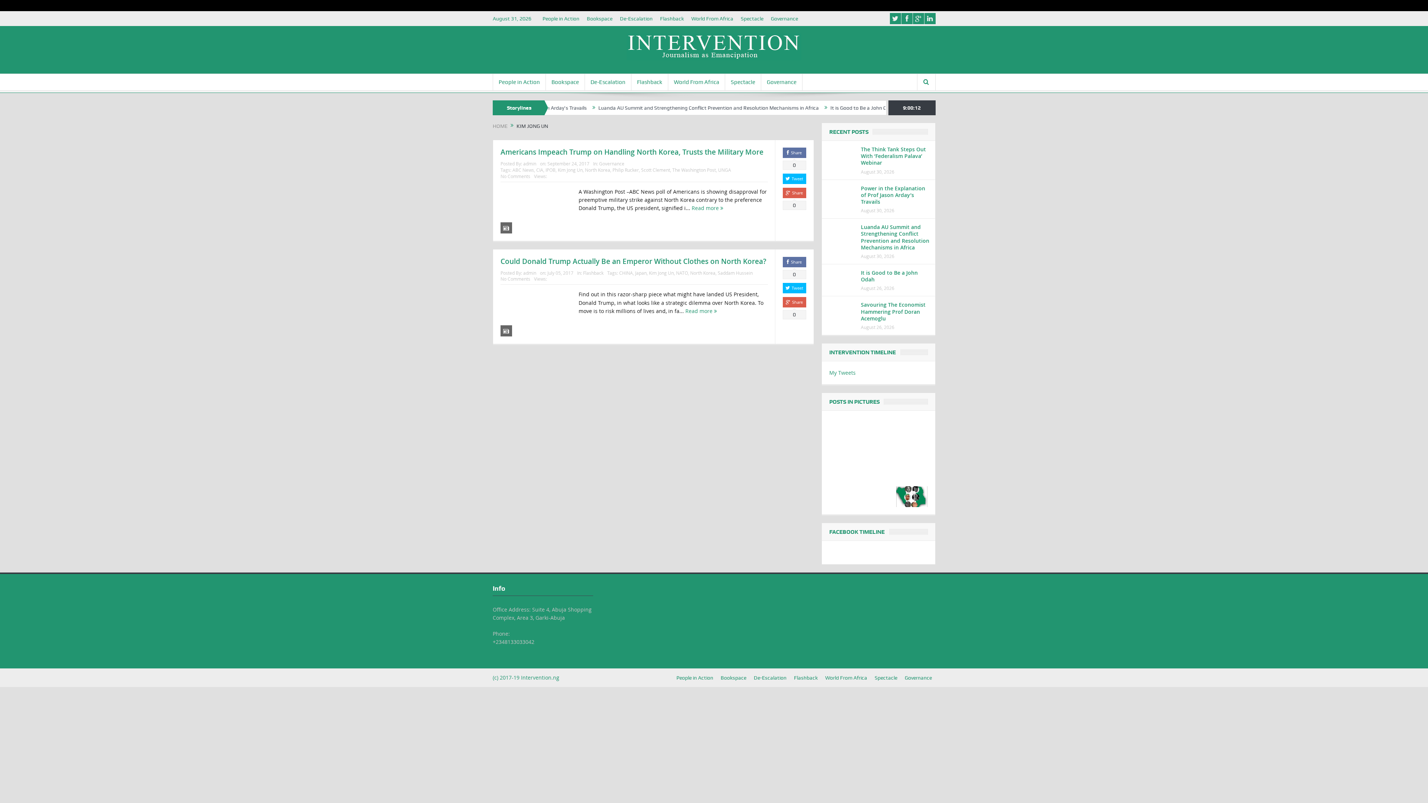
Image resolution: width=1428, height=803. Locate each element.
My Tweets (842, 372)
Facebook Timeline (857, 532)
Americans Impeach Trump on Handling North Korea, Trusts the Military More (632, 152)
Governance (784, 19)
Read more (706, 208)
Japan (641, 273)
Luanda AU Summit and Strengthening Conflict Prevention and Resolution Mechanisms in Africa (675, 108)
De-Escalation (636, 19)
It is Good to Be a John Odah (829, 108)
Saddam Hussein (735, 273)
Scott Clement (655, 170)
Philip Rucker (625, 170)
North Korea (597, 170)
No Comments (515, 176)
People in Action (561, 19)
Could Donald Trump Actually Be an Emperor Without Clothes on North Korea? (633, 261)
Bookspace (599, 19)
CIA (539, 170)
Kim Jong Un (570, 170)
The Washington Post (694, 170)
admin (529, 164)
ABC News (523, 170)
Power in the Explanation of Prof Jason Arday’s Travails (893, 195)
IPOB (551, 170)
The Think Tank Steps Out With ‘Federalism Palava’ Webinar (893, 156)
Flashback (672, 19)
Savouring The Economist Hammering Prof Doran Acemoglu (893, 311)
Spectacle (752, 19)
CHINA (626, 273)
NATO (682, 273)
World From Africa (712, 19)
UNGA (724, 170)
